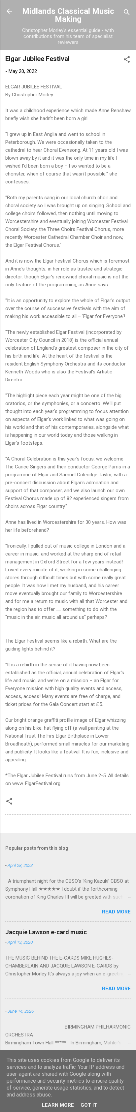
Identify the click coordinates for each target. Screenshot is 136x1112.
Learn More (58, 1105)
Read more (116, 912)
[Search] (127, 13)
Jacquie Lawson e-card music (46, 932)
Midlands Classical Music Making (68, 15)
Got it (89, 1105)
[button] (127, 60)
